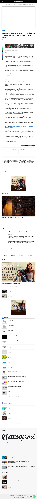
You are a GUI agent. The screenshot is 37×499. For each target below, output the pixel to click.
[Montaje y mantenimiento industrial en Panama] (4, 362)
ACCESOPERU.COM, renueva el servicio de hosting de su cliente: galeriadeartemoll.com (19, 462)
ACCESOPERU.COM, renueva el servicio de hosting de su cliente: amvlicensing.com (19, 457)
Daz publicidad (10, 330)
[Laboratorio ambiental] (4, 408)
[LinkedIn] (2, 57)
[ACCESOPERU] (18, 1)
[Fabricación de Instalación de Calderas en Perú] (4, 398)
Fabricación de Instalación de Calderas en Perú (16, 396)
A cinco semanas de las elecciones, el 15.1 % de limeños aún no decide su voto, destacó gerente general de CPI (21, 247)
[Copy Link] (2, 59)
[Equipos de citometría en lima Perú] (4, 413)
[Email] (2, 51)
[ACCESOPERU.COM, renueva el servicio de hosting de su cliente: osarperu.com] (4, 467)
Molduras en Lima (11, 325)
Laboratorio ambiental (12, 406)
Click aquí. (14, 141)
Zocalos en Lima (10, 320)
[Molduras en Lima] (4, 326)
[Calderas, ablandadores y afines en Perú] (4, 387)
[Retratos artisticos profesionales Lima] (4, 352)
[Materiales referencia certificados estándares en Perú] (4, 342)
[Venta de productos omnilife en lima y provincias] (4, 382)
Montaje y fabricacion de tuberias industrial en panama (17, 366)
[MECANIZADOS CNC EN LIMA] (4, 403)
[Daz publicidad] (4, 331)
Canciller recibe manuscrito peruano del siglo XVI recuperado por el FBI (20, 294)
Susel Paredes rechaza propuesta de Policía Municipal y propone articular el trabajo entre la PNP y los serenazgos (10, 161)
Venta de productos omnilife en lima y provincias (16, 381)
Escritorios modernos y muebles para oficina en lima (17, 376)
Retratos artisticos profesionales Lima (14, 350)
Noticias (3, 30)
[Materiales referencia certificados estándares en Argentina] (4, 347)
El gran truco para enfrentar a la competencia (16, 290)
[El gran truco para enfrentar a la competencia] (4, 291)
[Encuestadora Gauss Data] (4, 372)
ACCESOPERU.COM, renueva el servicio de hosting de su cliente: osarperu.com (21, 466)
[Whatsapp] (34, 496)
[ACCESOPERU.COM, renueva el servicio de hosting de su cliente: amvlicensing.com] (4, 457)
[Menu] (2, 1)
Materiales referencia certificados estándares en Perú (17, 340)
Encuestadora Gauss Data (12, 371)
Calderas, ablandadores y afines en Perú (15, 386)
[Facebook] (2, 46)
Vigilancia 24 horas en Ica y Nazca (14, 391)
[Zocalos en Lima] (4, 321)
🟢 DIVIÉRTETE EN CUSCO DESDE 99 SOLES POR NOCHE (12, 217)
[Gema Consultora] (4, 357)
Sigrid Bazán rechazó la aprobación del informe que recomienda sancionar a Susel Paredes (10, 152)
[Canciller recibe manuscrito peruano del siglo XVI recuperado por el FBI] (4, 296)
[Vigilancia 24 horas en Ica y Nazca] (4, 393)
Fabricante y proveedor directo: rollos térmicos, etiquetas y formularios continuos (20, 336)
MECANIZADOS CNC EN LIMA (13, 401)
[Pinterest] (2, 55)
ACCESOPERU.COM (24, 495)
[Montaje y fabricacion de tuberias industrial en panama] (4, 367)
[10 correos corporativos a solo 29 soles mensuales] (18, 272)
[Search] (34, 1)
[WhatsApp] (2, 49)
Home (14, 497)
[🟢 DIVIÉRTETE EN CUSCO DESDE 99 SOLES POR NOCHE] (18, 206)
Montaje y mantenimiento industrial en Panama (16, 361)
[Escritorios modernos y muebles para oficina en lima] (4, 377)
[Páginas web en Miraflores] (4, 418)
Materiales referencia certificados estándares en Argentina (18, 345)
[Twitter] (2, 53)
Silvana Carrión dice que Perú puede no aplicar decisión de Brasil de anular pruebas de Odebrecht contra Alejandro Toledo (26, 161)
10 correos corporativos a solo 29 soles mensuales (11, 283)
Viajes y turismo (22, 497)
